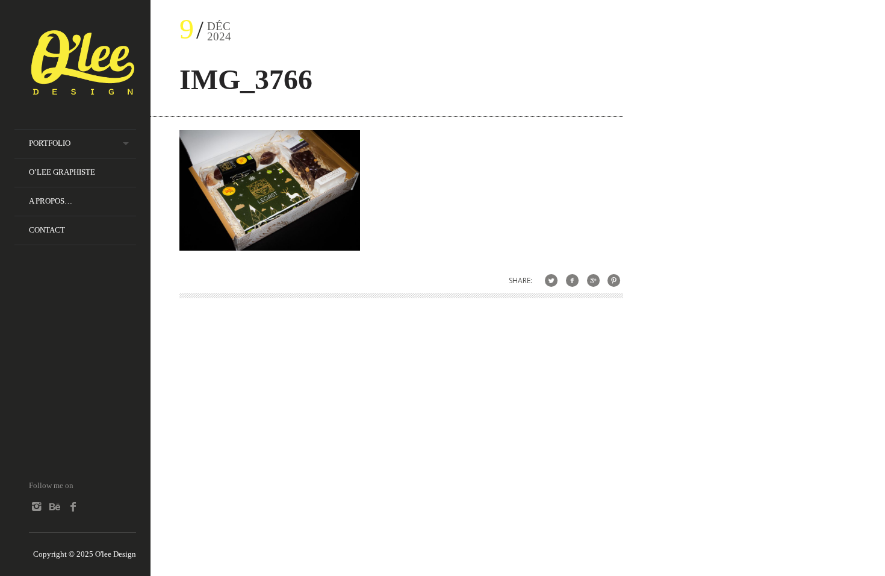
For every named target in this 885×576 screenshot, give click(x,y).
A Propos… (50, 200)
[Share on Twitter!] (551, 280)
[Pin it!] (613, 280)
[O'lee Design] (82, 89)
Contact (47, 229)
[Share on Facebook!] (572, 280)
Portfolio (49, 143)
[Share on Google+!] (593, 280)
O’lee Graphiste (62, 172)
